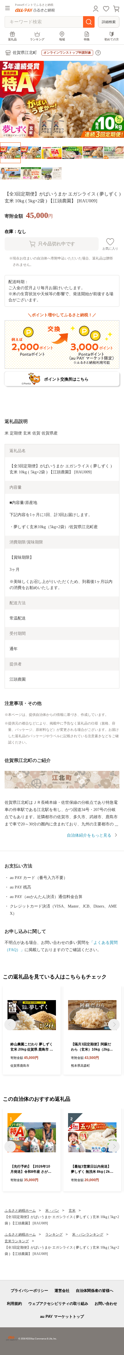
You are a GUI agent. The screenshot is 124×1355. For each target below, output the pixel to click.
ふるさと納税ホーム (20, 1211)
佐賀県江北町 (25, 52)
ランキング (37, 39)
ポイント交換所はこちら (66, 379)
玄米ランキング (17, 1241)
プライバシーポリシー (29, 1290)
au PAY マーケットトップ (62, 1316)
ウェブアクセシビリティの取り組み (58, 1303)
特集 (87, 39)
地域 (62, 39)
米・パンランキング (87, 1234)
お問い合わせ (106, 1303)
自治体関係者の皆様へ (94, 1290)
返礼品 (12, 39)
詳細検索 (109, 22)
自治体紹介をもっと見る (89, 835)
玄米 (72, 1211)
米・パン (52, 1211)
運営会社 (62, 1290)
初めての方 (111, 39)
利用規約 (14, 1303)
